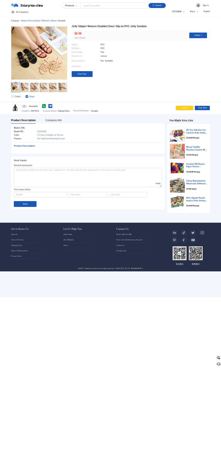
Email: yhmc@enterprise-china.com (129, 240)
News (65, 245)
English (207, 11)
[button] (203, 5)
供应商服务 (177, 11)
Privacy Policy (16, 256)
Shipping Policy (16, 245)
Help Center (67, 234)
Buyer (192, 11)
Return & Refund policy (19, 251)
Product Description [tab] (23, 120)
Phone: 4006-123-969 (123, 234)
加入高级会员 (68, 240)
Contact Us (122, 229)
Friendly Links (121, 251)
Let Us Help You (72, 229)
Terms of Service (17, 240)
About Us (14, 234)
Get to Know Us (20, 229)
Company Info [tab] (53, 120)
